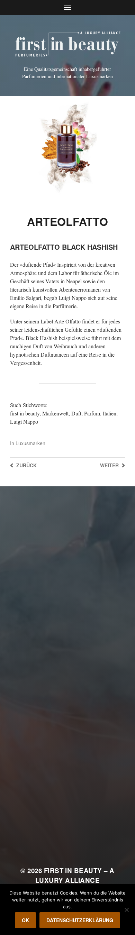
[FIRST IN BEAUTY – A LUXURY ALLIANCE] (67, 43)
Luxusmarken (30, 443)
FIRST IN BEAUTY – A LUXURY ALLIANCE (75, 875)
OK (25, 920)
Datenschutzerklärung (79, 920)
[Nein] (126, 909)
